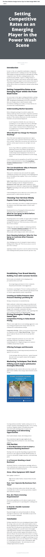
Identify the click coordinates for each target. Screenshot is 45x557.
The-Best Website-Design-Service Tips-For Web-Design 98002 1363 (21, 1)
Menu (5, 3)
